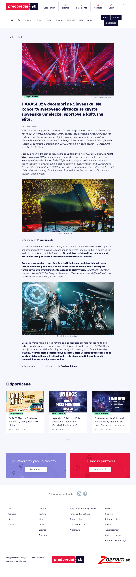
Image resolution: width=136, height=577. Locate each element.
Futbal (116, 18)
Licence (42, 530)
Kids (81, 21)
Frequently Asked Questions (83, 509)
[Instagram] (79, 494)
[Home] (19, 20)
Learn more (99, 469)
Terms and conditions (80, 514)
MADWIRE (20, 558)
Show (49, 21)
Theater (59, 21)
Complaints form (78, 525)
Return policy (76, 519)
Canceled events (113, 535)
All (9, 509)
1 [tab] (67, 440)
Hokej (105, 18)
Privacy (108, 509)
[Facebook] (85, 494)
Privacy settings (112, 519)
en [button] (121, 5)
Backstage (111, 23)
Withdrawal (75, 530)
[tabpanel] (25, 412)
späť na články (16, 37)
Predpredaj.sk (45, 240)
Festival (71, 21)
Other (90, 21)
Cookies (109, 514)
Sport (39, 21)
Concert (28, 21)
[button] (111, 6)
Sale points (35, 469)
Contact (109, 525)
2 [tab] (69, 440)
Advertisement (112, 530)
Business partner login (116, 541)
